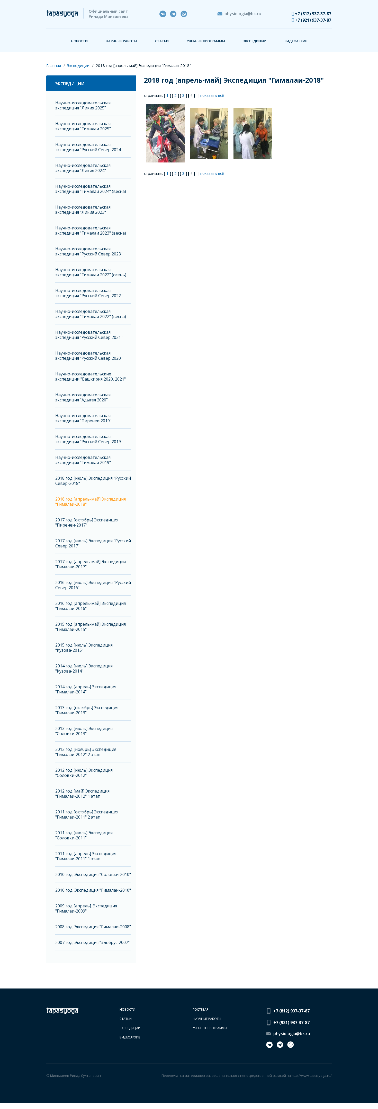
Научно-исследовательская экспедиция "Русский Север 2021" (88, 335)
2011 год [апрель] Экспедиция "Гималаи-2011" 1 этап (85, 856)
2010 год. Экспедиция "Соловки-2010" (93, 874)
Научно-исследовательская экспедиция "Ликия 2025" (83, 105)
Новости (79, 41)
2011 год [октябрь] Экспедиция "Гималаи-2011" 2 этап (86, 814)
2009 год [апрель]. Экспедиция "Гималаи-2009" (86, 908)
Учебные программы (206, 41)
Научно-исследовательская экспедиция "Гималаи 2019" (83, 460)
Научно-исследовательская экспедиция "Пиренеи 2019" (83, 418)
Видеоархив (295, 41)
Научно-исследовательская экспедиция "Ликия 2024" (83, 168)
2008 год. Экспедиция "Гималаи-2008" (93, 927)
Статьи (162, 41)
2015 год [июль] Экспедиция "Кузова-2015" (84, 647)
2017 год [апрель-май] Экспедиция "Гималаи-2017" (90, 564)
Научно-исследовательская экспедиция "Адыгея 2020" (83, 397)
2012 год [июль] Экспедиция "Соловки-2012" (84, 773)
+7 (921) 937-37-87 (313, 20)
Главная (53, 65)
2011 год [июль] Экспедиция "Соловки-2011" (84, 835)
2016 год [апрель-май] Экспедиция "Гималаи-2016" (90, 606)
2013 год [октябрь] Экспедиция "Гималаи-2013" (86, 710)
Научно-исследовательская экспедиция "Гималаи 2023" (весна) (90, 230)
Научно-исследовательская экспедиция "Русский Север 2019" (88, 439)
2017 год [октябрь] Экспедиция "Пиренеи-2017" (86, 522)
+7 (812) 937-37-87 (313, 13)
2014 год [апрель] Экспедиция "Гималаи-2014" (85, 689)
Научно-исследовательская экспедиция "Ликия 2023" (83, 209)
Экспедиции (254, 41)
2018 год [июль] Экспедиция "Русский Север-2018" (93, 481)
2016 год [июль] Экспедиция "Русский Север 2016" (93, 585)
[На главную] (62, 13)
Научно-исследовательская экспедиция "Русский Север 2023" (88, 251)
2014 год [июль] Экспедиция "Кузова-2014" (84, 668)
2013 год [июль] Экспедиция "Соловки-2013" (84, 731)
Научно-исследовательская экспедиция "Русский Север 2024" (88, 147)
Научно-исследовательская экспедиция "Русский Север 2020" (88, 355)
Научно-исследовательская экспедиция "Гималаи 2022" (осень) (90, 272)
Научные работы (121, 41)
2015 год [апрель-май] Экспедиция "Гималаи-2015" (90, 627)
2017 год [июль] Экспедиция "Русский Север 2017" (93, 543)
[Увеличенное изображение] (166, 132)
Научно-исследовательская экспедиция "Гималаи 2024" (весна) (90, 189)
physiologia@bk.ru (242, 13)
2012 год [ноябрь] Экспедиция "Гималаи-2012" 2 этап (85, 752)
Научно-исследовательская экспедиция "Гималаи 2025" (83, 126)
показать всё (212, 95)
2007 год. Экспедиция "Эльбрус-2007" (92, 942)
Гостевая (201, 1010)
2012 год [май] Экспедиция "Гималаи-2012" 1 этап (82, 793)
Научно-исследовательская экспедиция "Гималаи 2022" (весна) (90, 314)
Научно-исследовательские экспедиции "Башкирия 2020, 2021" (90, 376)
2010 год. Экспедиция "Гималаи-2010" (93, 890)
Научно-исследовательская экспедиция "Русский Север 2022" (88, 293)
